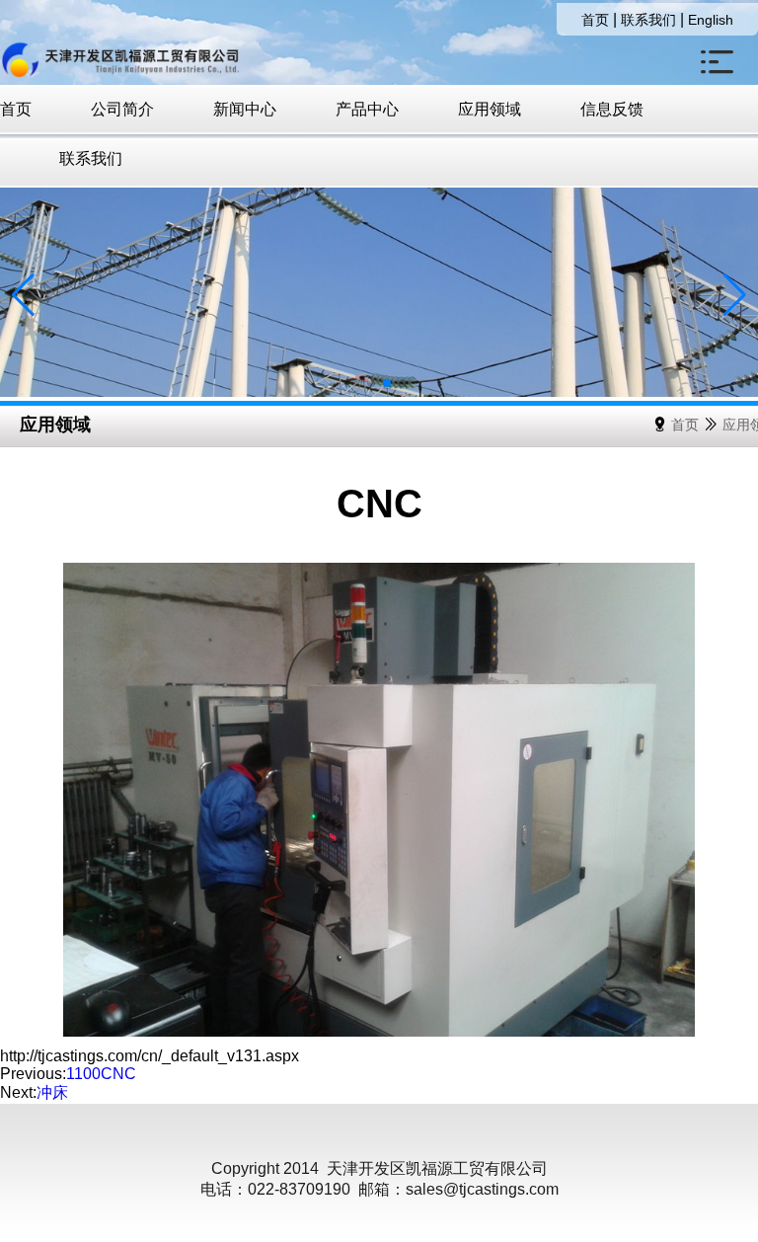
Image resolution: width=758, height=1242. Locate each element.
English (710, 20)
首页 (595, 20)
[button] (355, 383)
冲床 (52, 1092)
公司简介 (122, 109)
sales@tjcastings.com (482, 1189)
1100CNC (101, 1073)
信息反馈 (612, 109)
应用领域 (489, 109)
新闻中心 (244, 109)
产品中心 (367, 109)
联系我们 (648, 20)
